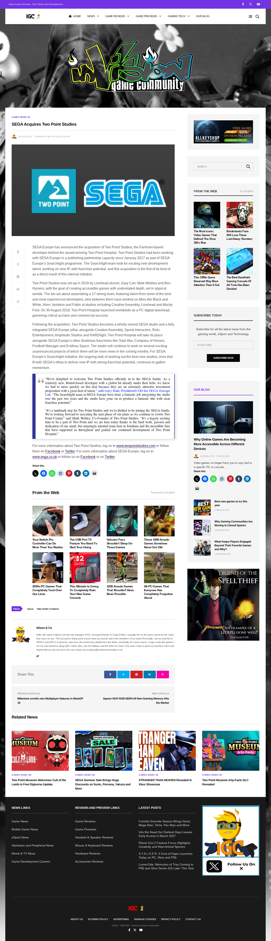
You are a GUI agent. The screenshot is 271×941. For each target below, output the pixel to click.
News (91, 16)
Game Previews (146, 16)
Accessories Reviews (89, 861)
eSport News (20, 837)
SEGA (30, 609)
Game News (20, 821)
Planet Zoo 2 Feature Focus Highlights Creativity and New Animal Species (164, 844)
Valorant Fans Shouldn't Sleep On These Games (119, 543)
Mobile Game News (25, 829)
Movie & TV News (23, 853)
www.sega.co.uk (44, 457)
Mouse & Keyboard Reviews (94, 845)
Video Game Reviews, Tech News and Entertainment (35, 4)
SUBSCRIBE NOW (223, 358)
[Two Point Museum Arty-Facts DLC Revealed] (230, 751)
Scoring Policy (98, 919)
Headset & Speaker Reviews (94, 837)
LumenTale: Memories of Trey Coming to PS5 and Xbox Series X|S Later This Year (166, 866)
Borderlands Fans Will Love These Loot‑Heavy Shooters (239, 235)
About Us (77, 919)
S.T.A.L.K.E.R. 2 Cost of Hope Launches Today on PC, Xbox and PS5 (165, 855)
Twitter (70, 451)
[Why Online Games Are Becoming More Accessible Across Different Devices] (223, 417)
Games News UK (21, 117)
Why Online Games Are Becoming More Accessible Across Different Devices (219, 444)
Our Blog (202, 16)
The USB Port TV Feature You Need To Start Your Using (83, 543)
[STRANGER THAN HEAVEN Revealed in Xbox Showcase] (167, 751)
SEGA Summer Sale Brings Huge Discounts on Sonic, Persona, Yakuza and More (102, 784)
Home (77, 16)
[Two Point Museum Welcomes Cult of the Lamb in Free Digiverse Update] (40, 751)
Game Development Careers (31, 861)
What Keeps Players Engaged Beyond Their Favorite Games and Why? (232, 545)
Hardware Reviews (87, 853)
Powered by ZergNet (163, 492)
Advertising (121, 919)
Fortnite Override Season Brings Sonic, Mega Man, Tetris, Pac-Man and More (165, 823)
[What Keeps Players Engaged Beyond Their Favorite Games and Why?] (202, 548)
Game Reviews (115, 16)
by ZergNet (246, 191)
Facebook (52, 451)
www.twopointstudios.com (135, 446)
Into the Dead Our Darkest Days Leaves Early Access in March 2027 (165, 834)
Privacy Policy (170, 919)
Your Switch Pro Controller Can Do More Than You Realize (47, 543)
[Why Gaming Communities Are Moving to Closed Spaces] (202, 528)
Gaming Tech (176, 16)
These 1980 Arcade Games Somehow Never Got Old (156, 543)
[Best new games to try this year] (202, 507)
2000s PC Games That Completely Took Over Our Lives (47, 590)
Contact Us (193, 919)
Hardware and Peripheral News (33, 845)
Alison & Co (25, 136)
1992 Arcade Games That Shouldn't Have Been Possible (120, 590)
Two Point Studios (48, 609)
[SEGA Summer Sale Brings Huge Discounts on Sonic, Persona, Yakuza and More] (103, 751)
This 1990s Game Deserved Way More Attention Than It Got (206, 281)
